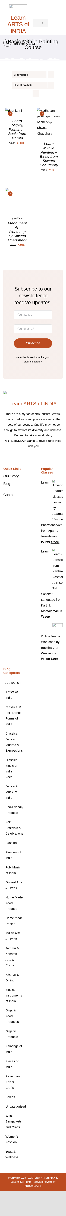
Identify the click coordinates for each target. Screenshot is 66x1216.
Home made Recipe (14, 920)
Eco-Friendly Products (14, 809)
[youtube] (41, 456)
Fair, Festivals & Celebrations (14, 827)
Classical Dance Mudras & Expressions (14, 742)
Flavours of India (13, 855)
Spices (10, 1097)
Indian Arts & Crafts (12, 936)
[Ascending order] (51, 74)
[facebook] (25, 456)
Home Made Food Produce (14, 903)
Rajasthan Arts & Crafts (12, 1082)
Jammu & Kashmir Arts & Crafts (12, 957)
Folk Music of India (13, 870)
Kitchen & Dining (12, 977)
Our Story (11, 476)
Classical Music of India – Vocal (11, 768)
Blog (6, 484)
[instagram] (36, 456)
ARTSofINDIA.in (33, 1186)
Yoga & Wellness (11, 1154)
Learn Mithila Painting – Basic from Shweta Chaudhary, (49, 154)
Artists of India (11, 694)
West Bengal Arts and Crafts (13, 1121)
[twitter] (30, 456)
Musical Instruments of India (13, 995)
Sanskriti (15, 1182)
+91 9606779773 (24, 43)
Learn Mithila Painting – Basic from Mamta (17, 129)
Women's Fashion (11, 1139)
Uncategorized (14, 1106)
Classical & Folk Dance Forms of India (13, 715)
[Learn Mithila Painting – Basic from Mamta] (13, 110)
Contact (9, 495)
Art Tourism (13, 682)
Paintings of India (13, 1049)
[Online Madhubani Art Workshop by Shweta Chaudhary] (17, 190)
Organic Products (11, 1034)
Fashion (11, 843)
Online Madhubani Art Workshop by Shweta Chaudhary (17, 229)
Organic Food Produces (12, 1016)
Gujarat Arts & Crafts (13, 885)
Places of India (11, 1064)
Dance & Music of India (11, 792)
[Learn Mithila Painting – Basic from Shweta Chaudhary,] (49, 110)
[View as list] (36, 93)
